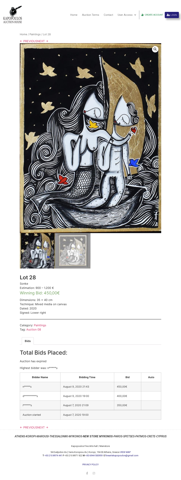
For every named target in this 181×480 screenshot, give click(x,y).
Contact (108, 14)
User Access (125, 14)
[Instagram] (93, 473)
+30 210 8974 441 (53, 455)
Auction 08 (33, 329)
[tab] (28, 341)
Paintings (35, 34)
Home (73, 14)
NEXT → (42, 41)
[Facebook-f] (87, 473)
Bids (28, 341)
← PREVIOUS (28, 41)
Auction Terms (90, 14)
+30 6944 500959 (94, 455)
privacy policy (90, 464)
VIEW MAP (125, 452)
